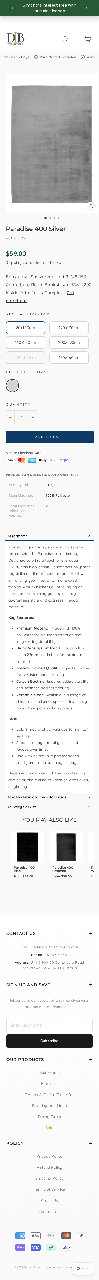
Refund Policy (49, 1167)
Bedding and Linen (49, 1105)
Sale (49, 1127)
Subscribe (49, 1040)
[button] (49, 536)
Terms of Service (49, 1189)
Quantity (18, 404)
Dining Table (49, 1116)
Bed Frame (49, 1072)
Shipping (14, 262)
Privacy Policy (49, 1156)
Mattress (49, 1083)
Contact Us (49, 1211)
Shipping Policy (49, 1178)
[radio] (25, 327)
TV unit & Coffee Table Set (49, 1094)
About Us (49, 1200)
